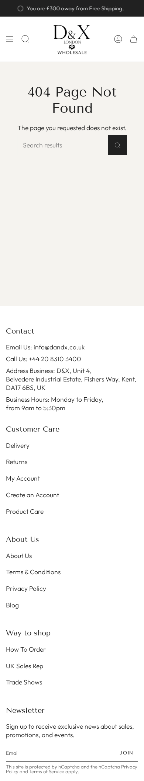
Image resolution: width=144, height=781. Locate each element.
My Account (23, 478)
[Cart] (133, 39)
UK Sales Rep (24, 666)
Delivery (18, 445)
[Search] (117, 145)
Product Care (25, 511)
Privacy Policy (26, 588)
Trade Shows (24, 682)
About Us (19, 555)
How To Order (26, 649)
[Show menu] (9, 39)
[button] (25, 39)
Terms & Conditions (33, 572)
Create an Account (32, 495)
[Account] (118, 39)
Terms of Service (46, 771)
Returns (16, 461)
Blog (12, 605)
